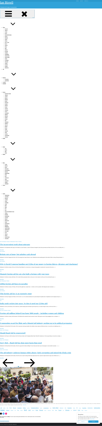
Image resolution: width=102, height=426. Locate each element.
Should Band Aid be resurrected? (13, 333)
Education (6, 168)
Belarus (6, 98)
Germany (6, 110)
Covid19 (4, 82)
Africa (4, 27)
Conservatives (35, 408)
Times (56, 410)
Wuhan (82, 410)
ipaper (2, 410)
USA (79, 410)
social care (49, 410)
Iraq (5, 210)
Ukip (63, 410)
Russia (41, 410)
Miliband (21, 410)
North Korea (7, 223)
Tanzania (6, 61)
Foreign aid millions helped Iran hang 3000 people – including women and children (32, 313)
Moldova (6, 123)
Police (6, 174)
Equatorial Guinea (8, 34)
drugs (74, 407)
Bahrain (6, 198)
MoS (25, 410)
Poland (6, 126)
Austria (6, 96)
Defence (6, 165)
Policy (4, 162)
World (4, 193)
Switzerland (7, 135)
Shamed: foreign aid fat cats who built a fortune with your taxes (24, 274)
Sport (6, 179)
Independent (97, 408)
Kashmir (6, 214)
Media (4, 146)
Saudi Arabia (7, 228)
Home (77, 0)
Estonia (6, 104)
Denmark (6, 102)
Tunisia (6, 63)
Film (5, 151)
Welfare (6, 182)
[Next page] (30, 366)
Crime (6, 164)
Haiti (6, 205)
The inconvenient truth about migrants (15, 244)
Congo (6, 31)
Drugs (6, 167)
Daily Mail (55, 408)
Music (6, 152)
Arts (5, 148)
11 (19, 366)
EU (77, 407)
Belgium (6, 99)
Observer (33, 410)
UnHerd (74, 410)
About (81, 0)
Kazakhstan (7, 216)
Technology (7, 80)
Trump (59, 410)
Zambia (6, 66)
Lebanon (6, 217)
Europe (4, 92)
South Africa (7, 55)
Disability (4, 83)
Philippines (7, 226)
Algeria (6, 30)
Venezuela (6, 238)
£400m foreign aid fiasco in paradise (14, 284)
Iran (5, 208)
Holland (6, 114)
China (6, 201)
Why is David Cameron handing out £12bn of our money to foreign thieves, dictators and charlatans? (39, 264)
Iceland (6, 117)
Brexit (14, 408)
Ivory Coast (7, 42)
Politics (4, 154)
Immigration (7, 173)
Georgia (6, 108)
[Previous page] (8, 366)
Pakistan (6, 225)
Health (4, 138)
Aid (3, 69)
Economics (7, 79)
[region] (88, 418)
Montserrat (7, 220)
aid (1, 408)
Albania (6, 95)
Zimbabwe (7, 67)
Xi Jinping (86, 410)
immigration (90, 407)
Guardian (84, 407)
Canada (6, 199)
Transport (6, 180)
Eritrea (6, 36)
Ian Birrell (6, 2)
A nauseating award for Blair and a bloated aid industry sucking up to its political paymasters (36, 323)
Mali (5, 48)
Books (6, 149)
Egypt (6, 33)
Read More (2, 249)
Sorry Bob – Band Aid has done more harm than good (21, 343)
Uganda (6, 64)
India (6, 207)
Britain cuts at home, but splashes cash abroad (18, 254)
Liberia (6, 45)
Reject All (82, 421)
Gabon (6, 39)
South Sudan (7, 57)
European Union (8, 93)
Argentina (6, 196)
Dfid (65, 407)
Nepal (6, 222)
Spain (6, 132)
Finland (6, 105)
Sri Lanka (6, 231)
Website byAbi (15, 424)
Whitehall (6, 183)
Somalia (6, 52)
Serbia (6, 129)
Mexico (6, 219)
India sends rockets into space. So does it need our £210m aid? (24, 303)
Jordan (6, 213)
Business (4, 77)
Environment (7, 170)
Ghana (6, 40)
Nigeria (6, 49)
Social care (7, 177)
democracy (61, 407)
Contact (86, 0)
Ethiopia (6, 37)
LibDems (12, 410)
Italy (5, 120)
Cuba (6, 204)
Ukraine (6, 136)
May (18, 410)
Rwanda (6, 51)
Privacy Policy (92, 418)
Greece (6, 111)
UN (71, 410)
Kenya (6, 43)
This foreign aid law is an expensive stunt (16, 294)
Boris (11, 407)
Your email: (2, 417)
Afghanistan (7, 195)
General (6, 28)
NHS (29, 410)
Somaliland (7, 54)
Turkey (6, 235)
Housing (6, 171)
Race (6, 176)
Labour (7, 410)
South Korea (7, 229)
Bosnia (6, 101)
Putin (37, 410)
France (6, 107)
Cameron (19, 408)
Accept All (93, 421)
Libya (6, 46)
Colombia (6, 202)
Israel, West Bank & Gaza (9, 211)
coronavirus (46, 407)
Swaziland (6, 60)
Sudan (6, 58)
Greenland (7, 113)
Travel (4, 185)
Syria (6, 232)
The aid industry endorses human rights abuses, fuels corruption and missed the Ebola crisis (35, 353)
